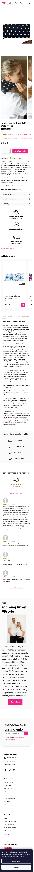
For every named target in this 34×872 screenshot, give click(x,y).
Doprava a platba (8, 782)
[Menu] (30, 3)
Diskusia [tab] (9, 316)
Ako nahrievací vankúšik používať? (14, 370)
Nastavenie (16, 861)
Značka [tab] (15, 316)
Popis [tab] (4, 316)
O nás (5, 818)
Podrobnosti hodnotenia (24, 134)
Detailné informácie (6, 249)
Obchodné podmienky (10, 828)
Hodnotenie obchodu (10, 821)
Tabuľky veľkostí (8, 785)
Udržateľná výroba (9, 825)
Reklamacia (7, 792)
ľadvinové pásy (7, 421)
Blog (5, 805)
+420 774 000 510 (11, 758)
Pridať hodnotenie (16, 493)
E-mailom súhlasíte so (14, 738)
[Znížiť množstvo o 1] (9, 152)
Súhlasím (16, 867)
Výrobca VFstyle (9, 411)
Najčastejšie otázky (9, 798)
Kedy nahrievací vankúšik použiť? (14, 344)
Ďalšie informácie (18, 856)
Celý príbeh (15, 702)
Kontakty (6, 834)
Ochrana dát (7, 831)
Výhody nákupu (8, 789)
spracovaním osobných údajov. (14, 738)
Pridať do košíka (20, 151)
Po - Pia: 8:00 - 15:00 (9, 761)
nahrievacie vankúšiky (20, 419)
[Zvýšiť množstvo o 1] (9, 150)
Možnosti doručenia (26, 138)
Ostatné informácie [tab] (23, 316)
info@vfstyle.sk (10, 764)
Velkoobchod (7, 801)
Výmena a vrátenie (9, 795)
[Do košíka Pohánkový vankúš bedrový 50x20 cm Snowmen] (23, 305)
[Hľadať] (16, 3)
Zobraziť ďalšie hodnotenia (16, 588)
